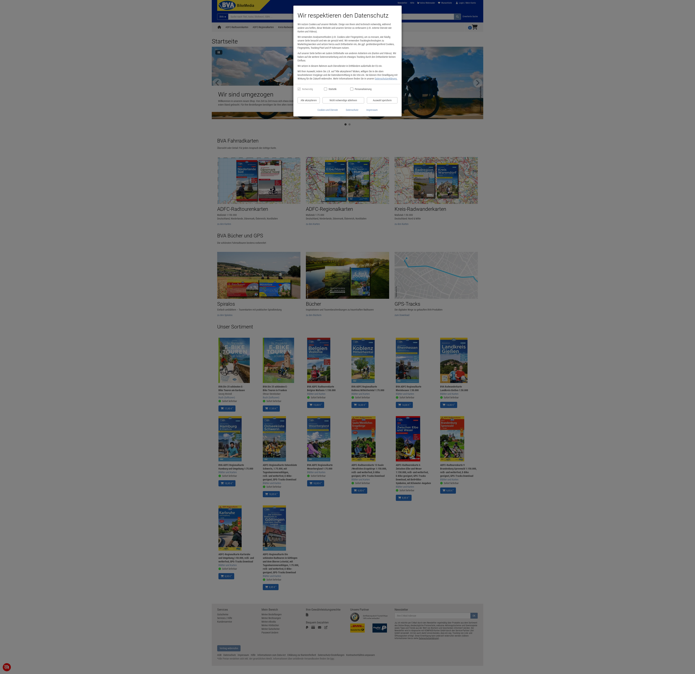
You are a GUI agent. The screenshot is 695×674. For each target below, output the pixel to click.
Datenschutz (352, 109)
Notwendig (307, 89)
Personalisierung (363, 89)
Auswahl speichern (382, 100)
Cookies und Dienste (327, 109)
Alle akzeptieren (309, 100)
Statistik (332, 89)
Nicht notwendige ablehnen (343, 100)
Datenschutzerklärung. (386, 78)
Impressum (372, 109)
